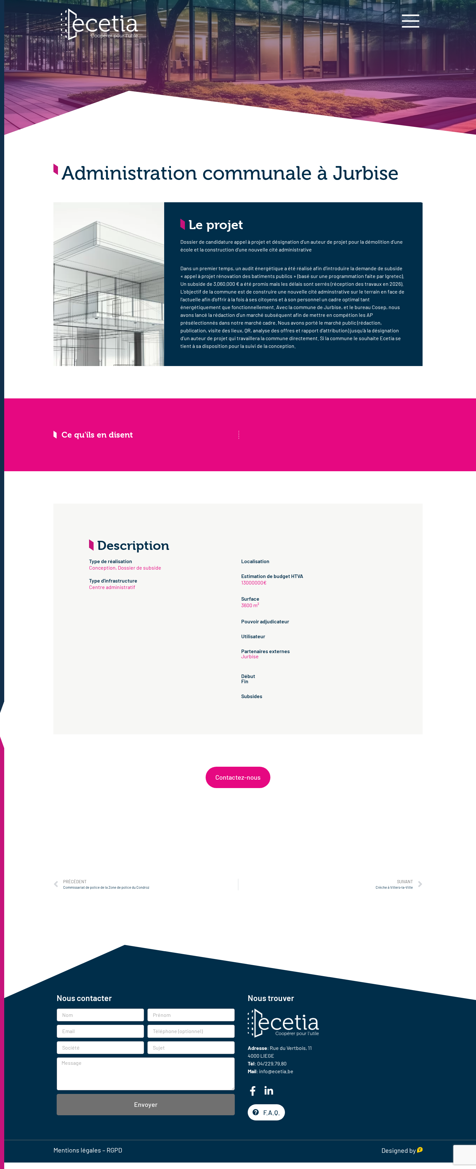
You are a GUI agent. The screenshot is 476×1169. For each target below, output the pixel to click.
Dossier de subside (139, 567)
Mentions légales (77, 1150)
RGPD (114, 1150)
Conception (102, 567)
